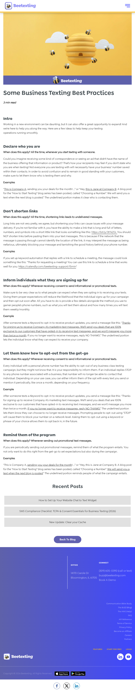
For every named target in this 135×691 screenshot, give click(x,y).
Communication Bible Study (119, 603)
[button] (127, 5)
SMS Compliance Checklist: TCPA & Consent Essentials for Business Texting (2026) (67, 511)
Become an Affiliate (123, 631)
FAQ (130, 615)
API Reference (125, 619)
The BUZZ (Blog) (125, 607)
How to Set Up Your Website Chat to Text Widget (67, 500)
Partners (128, 639)
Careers (128, 635)
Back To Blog (68, 539)
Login (129, 649)
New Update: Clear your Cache (67, 522)
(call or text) (115, 570)
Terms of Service (124, 623)
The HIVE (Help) (125, 611)
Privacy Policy (125, 627)
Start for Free (114, 649)
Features (97, 649)
